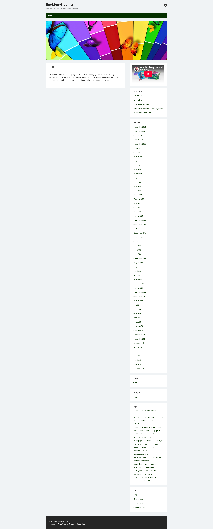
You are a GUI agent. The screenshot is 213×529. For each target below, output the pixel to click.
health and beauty (148, 434)
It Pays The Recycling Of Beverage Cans (148, 109)
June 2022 (138, 152)
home (151, 437)
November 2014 (140, 296)
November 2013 (140, 339)
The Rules (138, 100)
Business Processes (141, 104)
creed (136, 420)
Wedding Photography (142, 96)
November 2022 (140, 144)
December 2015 (140, 258)
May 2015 (137, 271)
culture (143, 420)
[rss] (165, 5)
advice (136, 410)
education (137, 424)
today (136, 477)
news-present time (141, 454)
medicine (147, 444)
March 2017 (138, 212)
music (156, 444)
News (136, 397)
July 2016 (137, 241)
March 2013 (138, 364)
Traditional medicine (148, 477)
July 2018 (137, 178)
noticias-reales (156, 457)
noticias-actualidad (141, 457)
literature (137, 444)
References (149, 467)
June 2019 (137, 165)
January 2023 (139, 140)
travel (136, 481)
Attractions (138, 414)
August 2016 (138, 237)
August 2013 (138, 347)
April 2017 (137, 207)
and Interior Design (149, 410)
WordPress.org (139, 507)
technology (138, 474)
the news (148, 474)
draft (151, 420)
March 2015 (138, 280)
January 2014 (138, 330)
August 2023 (138, 135)
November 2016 (140, 224)
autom (153, 414)
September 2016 (140, 233)
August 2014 (138, 301)
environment (138, 431)
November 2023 (140, 131)
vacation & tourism (148, 481)
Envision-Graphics (59, 4)
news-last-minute (140, 451)
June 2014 (137, 309)
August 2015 (138, 263)
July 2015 (137, 267)
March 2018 (138, 195)
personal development (142, 461)
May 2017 (137, 203)
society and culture (141, 471)
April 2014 (137, 318)
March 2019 (138, 174)
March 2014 (138, 322)
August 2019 (138, 157)
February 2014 (139, 326)
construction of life (149, 417)
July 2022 (137, 148)
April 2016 (137, 254)
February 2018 (139, 199)
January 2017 (138, 216)
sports (153, 471)
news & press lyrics (148, 447)
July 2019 (137, 161)
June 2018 (137, 182)
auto (146, 414)
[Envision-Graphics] (106, 40)
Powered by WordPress (57, 524)
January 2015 (138, 288)
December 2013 (140, 335)
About (49, 15)
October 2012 (139, 369)
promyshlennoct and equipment (146, 464)
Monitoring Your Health (142, 113)
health (136, 434)
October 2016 (139, 229)
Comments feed (140, 503)
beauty (136, 417)
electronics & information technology (147, 427)
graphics (157, 431)
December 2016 (140, 220)
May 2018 (137, 186)
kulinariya (158, 441)
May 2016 (137, 250)
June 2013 (137, 356)
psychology (138, 467)
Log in (136, 495)
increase (148, 441)
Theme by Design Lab (77, 524)
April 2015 (137, 275)
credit (161, 417)
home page (138, 441)
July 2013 (137, 352)
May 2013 (137, 360)
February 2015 (139, 284)
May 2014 (137, 313)
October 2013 (139, 343)
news (136, 447)
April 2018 (137, 190)
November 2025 (140, 127)
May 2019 (137, 169)
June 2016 (137, 246)
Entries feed (138, 499)
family (148, 431)
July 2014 (137, 305)
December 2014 (140, 292)
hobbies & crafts (140, 437)
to (155, 474)
